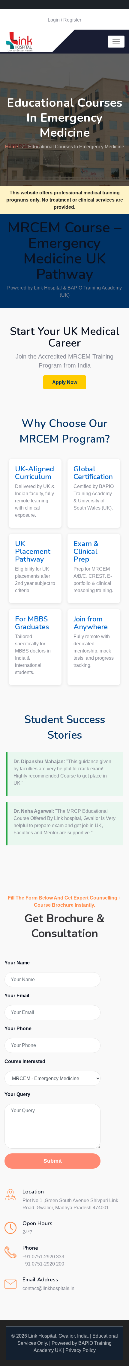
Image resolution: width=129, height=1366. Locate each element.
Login (54, 19)
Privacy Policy (80, 1350)
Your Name (17, 962)
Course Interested (24, 1061)
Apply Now (64, 382)
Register (72, 19)
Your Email (16, 995)
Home (11, 146)
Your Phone (18, 1028)
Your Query (17, 1094)
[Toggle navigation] (116, 42)
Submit (53, 1161)
